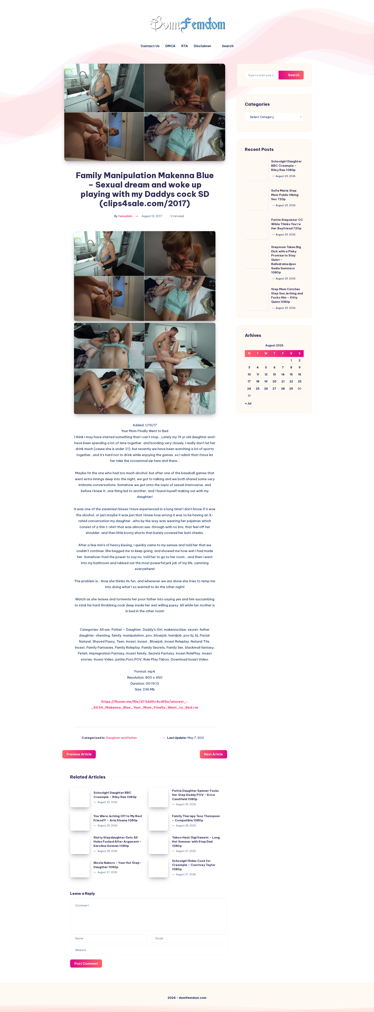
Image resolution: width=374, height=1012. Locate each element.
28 (283, 388)
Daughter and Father (121, 738)
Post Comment (86, 963)
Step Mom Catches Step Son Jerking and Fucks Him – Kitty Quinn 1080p (287, 295)
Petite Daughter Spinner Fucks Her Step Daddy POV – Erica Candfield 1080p (195, 795)
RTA (184, 46)
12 (266, 374)
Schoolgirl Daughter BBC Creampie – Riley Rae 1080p (286, 165)
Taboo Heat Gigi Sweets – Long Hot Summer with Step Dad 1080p (196, 842)
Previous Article (79, 754)
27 (274, 388)
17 (249, 381)
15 (291, 374)
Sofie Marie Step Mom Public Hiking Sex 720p (285, 195)
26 (266, 388)
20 (274, 381)
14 (283, 374)
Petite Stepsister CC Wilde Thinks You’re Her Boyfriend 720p (287, 224)
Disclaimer (202, 46)
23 (299, 381)
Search (293, 75)
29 (291, 388)
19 (265, 381)
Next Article (213, 754)
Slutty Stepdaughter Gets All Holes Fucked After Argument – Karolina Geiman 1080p (118, 842)
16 (299, 374)
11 (258, 374)
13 (274, 374)
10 (249, 374)
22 (291, 381)
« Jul (248, 403)
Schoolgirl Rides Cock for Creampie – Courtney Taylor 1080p (193, 865)
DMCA (170, 46)
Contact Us (150, 46)
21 (282, 381)
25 (257, 388)
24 (249, 388)
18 (257, 381)
